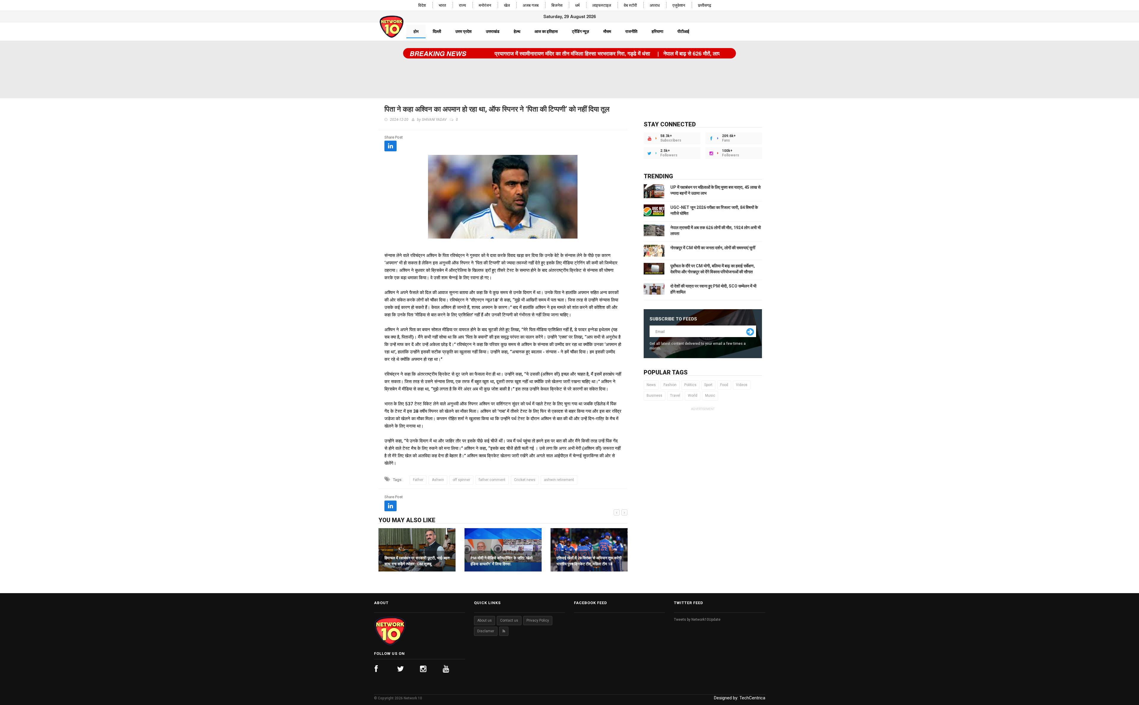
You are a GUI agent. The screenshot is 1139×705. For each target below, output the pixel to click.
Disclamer (485, 631)
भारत (442, 5)
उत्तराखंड (492, 31)
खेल (507, 5)
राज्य (462, 5)
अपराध (655, 5)
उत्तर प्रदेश (463, 31)
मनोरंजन (485, 5)
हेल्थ (517, 31)
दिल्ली (437, 31)
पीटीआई (683, 31)
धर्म (577, 5)
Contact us (509, 620)
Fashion (670, 385)
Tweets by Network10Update (697, 619)
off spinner (461, 480)
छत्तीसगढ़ (704, 5)
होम (416, 31)
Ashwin (438, 480)
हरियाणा (657, 31)
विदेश (422, 5)
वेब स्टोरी (630, 5)
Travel (675, 395)
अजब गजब (531, 5)
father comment (492, 480)
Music (710, 395)
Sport (708, 385)
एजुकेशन (678, 5)
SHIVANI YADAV (434, 120)
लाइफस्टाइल (601, 5)
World (692, 395)
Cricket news (524, 480)
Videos (741, 385)
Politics (690, 385)
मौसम (607, 31)
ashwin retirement (559, 480)
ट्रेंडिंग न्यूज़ (580, 31)
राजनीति (631, 31)
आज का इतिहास (546, 31)
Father (418, 480)
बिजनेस (556, 5)
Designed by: (739, 698)
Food (724, 385)
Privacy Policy (537, 620)
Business (654, 395)
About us (484, 620)
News (651, 385)
